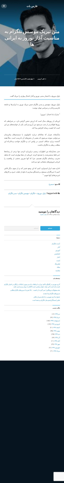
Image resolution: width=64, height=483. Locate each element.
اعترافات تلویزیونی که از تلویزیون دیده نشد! (46, 448)
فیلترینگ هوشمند (28, 397)
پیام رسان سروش (49, 406)
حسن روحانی (43, 387)
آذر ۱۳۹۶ (57, 337)
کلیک (42, 410)
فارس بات (32, 5)
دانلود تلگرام (52, 387)
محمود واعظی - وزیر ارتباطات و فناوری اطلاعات (30, 400)
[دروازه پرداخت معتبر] (32, 467)
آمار (59, 247)
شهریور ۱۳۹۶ (56, 347)
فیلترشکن (51, 394)
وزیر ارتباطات (21, 403)
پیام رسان (15, 406)
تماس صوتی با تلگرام (11, 387)
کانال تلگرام (23, 410)
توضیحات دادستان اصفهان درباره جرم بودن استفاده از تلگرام (41, 445)
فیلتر (35, 394)
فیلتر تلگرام (43, 394)
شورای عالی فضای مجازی (50, 390)
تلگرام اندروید (35, 384)
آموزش (58, 250)
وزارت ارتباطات (10, 403)
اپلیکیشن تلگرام (50, 381)
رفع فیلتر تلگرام (10, 390)
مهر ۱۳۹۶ (57, 344)
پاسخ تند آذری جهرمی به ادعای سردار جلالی (46, 297)
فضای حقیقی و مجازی (26, 394)
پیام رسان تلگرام (25, 406)
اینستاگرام (8, 384)
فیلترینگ (57, 264)
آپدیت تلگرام (56, 243)
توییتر (35, 387)
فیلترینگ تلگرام (16, 397)
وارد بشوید (43, 214)
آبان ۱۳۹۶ (57, 341)
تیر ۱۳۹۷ (57, 314)
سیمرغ (51, 184)
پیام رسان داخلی (37, 406)
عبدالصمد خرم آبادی (11, 394)
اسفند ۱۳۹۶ (56, 327)
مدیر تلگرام (12, 193)
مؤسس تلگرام (23, 193)
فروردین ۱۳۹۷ (55, 324)
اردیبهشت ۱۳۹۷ (55, 320)
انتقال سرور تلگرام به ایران (34, 381)
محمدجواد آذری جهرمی (51, 397)
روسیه (25, 390)
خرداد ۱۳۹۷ (56, 317)
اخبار (15, 79)
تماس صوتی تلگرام (26, 387)
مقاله (58, 267)
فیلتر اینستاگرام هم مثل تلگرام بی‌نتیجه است (46, 300)
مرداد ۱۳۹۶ (56, 351)
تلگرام (33, 193)
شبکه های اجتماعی (34, 390)
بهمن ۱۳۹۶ (56, 331)
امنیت (58, 260)
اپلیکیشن (57, 254)
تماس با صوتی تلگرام (48, 384)
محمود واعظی (9, 400)
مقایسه (58, 270)
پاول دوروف (41, 193)
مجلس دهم (38, 397)
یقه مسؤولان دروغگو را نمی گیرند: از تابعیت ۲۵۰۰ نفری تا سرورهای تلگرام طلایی (35, 290)
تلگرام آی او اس (24, 384)
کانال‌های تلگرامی (34, 410)
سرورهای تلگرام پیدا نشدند (51, 293)
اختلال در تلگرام (19, 381)
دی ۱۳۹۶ (57, 334)
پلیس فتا (7, 406)
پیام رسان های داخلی (11, 410)
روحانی (19, 390)
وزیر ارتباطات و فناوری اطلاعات (37, 403)
